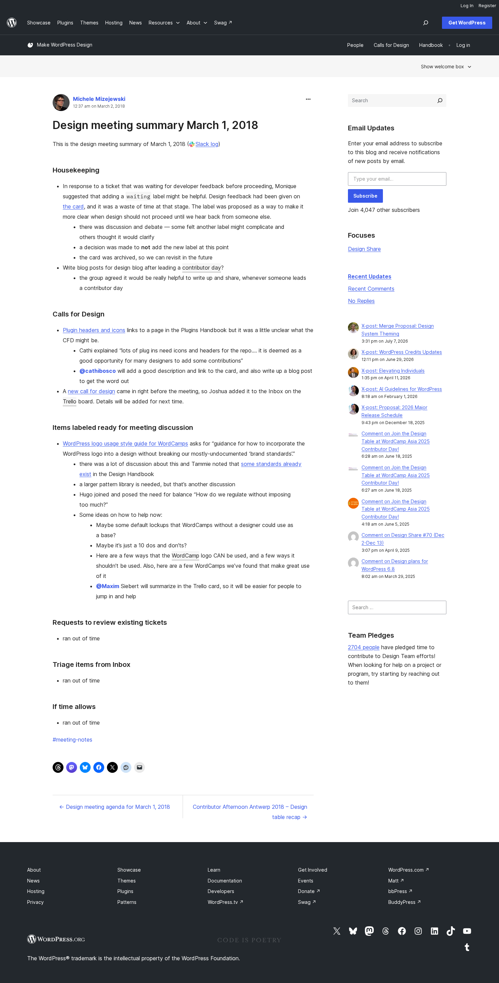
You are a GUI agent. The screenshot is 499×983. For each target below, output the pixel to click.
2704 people (364, 647)
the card (73, 206)
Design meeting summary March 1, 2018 (155, 125)
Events (305, 881)
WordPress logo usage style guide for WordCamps (125, 443)
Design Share (364, 248)
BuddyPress (404, 902)
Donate (309, 891)
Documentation (225, 881)
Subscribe (365, 196)
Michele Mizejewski (99, 98)
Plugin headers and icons (94, 330)
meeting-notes (72, 739)
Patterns (126, 902)
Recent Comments (371, 288)
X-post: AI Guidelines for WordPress (402, 389)
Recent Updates (369, 276)
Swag (307, 902)
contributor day (201, 267)
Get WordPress (467, 22)
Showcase (129, 870)
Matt (396, 881)
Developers (221, 891)
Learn (214, 870)
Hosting (35, 891)
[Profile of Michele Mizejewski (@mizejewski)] (61, 104)
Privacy (35, 902)
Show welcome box (442, 66)
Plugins (125, 891)
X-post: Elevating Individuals (393, 371)
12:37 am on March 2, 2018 (99, 106)
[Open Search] (425, 23)
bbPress (400, 891)
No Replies (361, 300)
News (33, 881)
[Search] (439, 100)
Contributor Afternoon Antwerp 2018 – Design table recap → (250, 811)
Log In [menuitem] (467, 5)
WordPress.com (408, 870)
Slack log (207, 144)
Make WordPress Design (64, 45)
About (34, 870)
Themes (126, 881)
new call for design (91, 391)
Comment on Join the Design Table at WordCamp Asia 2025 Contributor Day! (396, 441)
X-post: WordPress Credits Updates (402, 352)
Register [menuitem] (487, 5)
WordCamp (185, 555)
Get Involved (312, 870)
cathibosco (97, 370)
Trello (69, 401)
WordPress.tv (226, 902)
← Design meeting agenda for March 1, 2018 (114, 806)
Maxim (107, 586)
